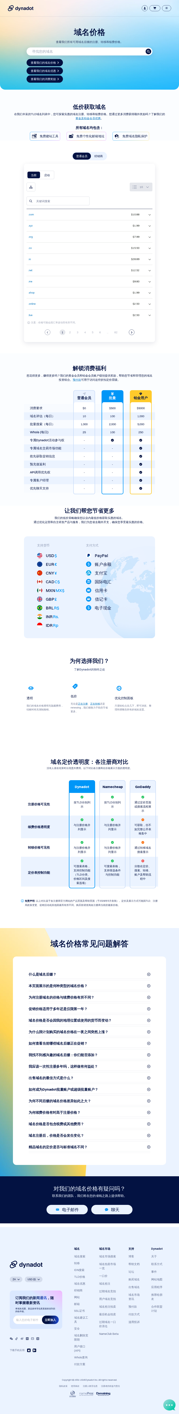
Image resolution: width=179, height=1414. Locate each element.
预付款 (77, 379)
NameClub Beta (109, 1334)
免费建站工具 (49, 136)
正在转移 (95, 703)
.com (31, 214)
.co (30, 248)
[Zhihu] (37, 1338)
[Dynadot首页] (20, 8)
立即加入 (50, 1320)
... (107, 332)
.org (30, 236)
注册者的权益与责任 (110, 1386)
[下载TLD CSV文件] (31, 187)
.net (30, 270)
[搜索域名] (148, 51)
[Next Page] (131, 332)
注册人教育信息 (90, 1386)
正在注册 (83, 703)
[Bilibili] (32, 1338)
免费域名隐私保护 (134, 136)
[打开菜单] (166, 8)
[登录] (145, 8)
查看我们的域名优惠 (43, 71)
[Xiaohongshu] (27, 1338)
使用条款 (75, 1386)
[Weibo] (22, 1338)
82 (115, 332)
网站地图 (156, 1279)
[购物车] (154, 8)
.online (32, 303)
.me (30, 281)
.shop (31, 292)
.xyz (30, 225)
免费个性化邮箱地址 (90, 136)
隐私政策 (63, 1386)
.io (29, 259)
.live (30, 315)
